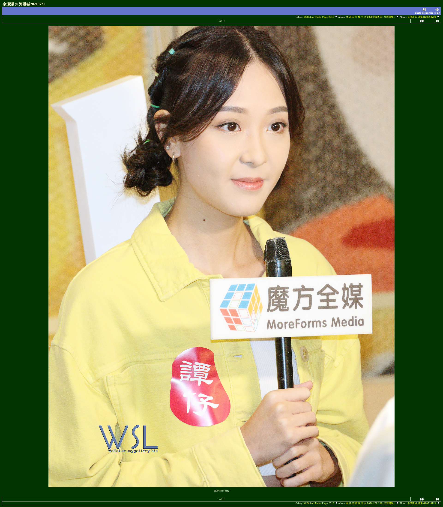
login (437, 13)
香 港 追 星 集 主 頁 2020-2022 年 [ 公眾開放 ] (371, 17)
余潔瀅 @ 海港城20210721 (422, 17)
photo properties (424, 13)
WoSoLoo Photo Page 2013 (319, 17)
